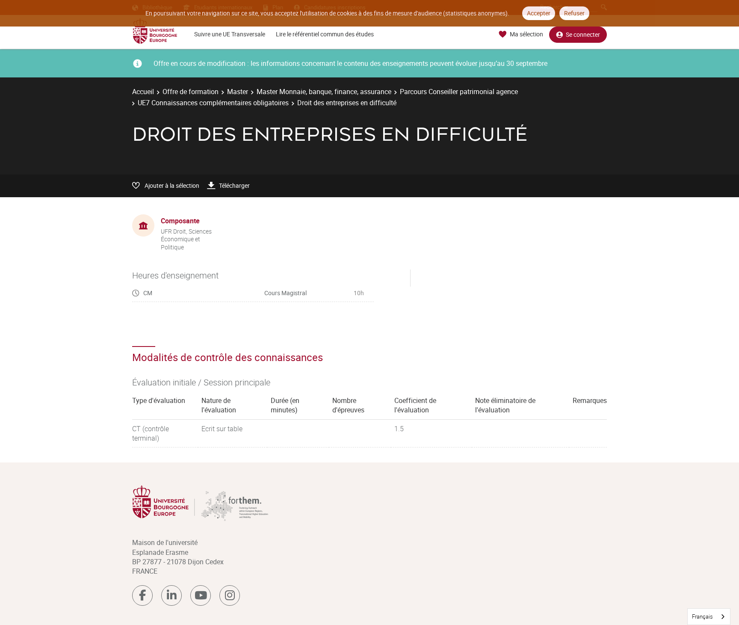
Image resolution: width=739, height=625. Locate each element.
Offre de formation (191, 91)
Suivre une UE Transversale (229, 34)
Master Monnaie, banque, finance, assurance (324, 91)
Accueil (143, 91)
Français (702, 616)
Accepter (538, 13)
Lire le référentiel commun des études (325, 34)
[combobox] (708, 616)
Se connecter (583, 34)
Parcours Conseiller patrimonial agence (459, 91)
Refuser (574, 13)
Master (237, 91)
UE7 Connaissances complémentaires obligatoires (213, 102)
